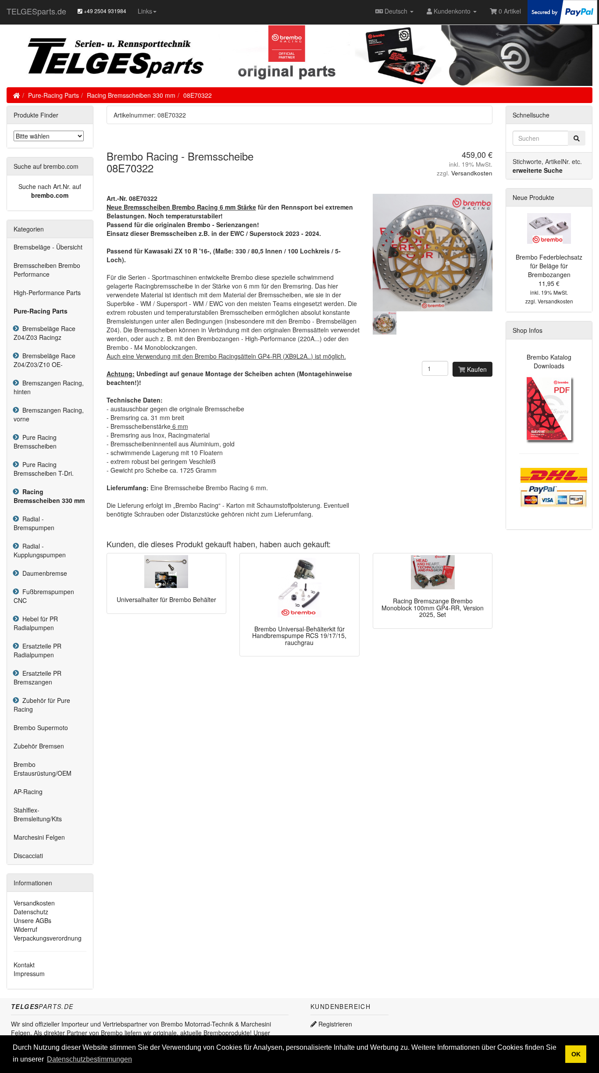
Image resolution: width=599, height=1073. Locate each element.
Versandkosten (471, 173)
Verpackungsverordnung (48, 938)
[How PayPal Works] (562, 11)
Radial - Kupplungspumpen (40, 550)
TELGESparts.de (36, 11)
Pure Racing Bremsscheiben (35, 441)
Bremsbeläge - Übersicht (48, 246)
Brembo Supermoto (41, 727)
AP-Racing (28, 791)
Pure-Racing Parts (53, 95)
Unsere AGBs (32, 920)
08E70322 (197, 95)
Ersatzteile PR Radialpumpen (37, 650)
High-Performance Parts (47, 292)
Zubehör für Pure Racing (42, 704)
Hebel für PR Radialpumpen (36, 623)
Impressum (29, 973)
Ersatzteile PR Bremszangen (37, 677)
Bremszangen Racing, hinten (49, 387)
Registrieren (334, 1024)
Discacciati (28, 855)
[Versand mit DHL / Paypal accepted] (554, 486)
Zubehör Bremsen (39, 745)
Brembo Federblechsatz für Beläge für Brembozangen (549, 266)
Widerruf (25, 929)
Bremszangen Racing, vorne (49, 414)
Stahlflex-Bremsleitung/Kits (38, 814)
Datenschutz (31, 911)
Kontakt (24, 964)
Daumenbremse (43, 573)
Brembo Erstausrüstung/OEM (42, 768)
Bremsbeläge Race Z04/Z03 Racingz (44, 333)
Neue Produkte (533, 197)
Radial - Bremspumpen (34, 523)
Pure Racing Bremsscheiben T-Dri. (44, 469)
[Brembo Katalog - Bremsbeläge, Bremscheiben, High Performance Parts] (549, 408)
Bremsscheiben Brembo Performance (47, 269)
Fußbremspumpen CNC (44, 596)
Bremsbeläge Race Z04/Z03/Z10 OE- (44, 360)
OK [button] (576, 1054)
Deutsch (396, 11)
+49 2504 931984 (104, 10)
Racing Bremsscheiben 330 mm (131, 95)
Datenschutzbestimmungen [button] (89, 1059)
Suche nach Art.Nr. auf (49, 186)
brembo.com (49, 195)
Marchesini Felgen (39, 837)
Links (145, 11)
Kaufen (476, 369)
